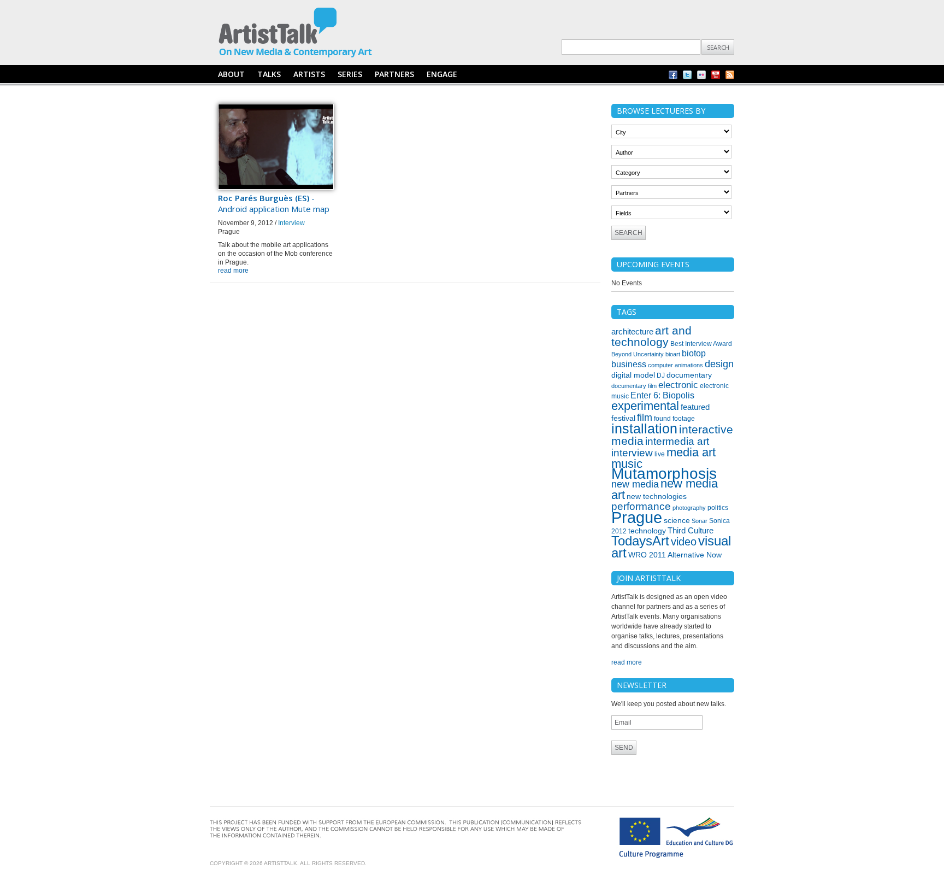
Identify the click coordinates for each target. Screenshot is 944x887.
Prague (636, 517)
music (626, 464)
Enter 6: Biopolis (662, 395)
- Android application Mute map (273, 203)
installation (644, 428)
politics (717, 508)
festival (623, 418)
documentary (689, 375)
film (644, 417)
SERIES (350, 74)
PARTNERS (394, 74)
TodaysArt (640, 541)
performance (641, 506)
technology (647, 530)
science (677, 520)
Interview (291, 223)
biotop (694, 353)
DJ (661, 375)
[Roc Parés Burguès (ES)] (276, 187)
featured (695, 407)
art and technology (651, 336)
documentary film (634, 386)
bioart (672, 354)
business (628, 364)
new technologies (657, 496)
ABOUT (231, 74)
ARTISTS (309, 74)
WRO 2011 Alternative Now (675, 554)
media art (691, 452)
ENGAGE (442, 74)
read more (233, 270)
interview (632, 453)
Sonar (699, 521)
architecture (632, 331)
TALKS (269, 74)
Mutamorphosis (664, 473)
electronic (678, 385)
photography (689, 507)
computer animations (675, 365)
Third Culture (690, 530)
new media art (664, 489)
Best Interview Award (701, 344)
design (719, 364)
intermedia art (677, 441)
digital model (633, 375)
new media (635, 484)
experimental (645, 406)
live (659, 454)
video (684, 542)
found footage (674, 418)
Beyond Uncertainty (637, 354)
